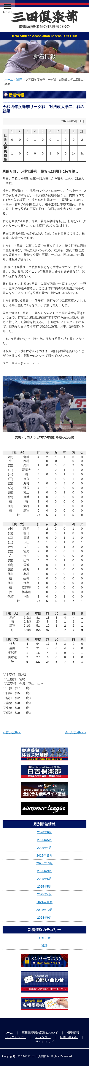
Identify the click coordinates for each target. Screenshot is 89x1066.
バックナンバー (15, 1037)
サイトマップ (44, 1041)
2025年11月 (44, 855)
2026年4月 (44, 847)
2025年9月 (44, 871)
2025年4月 (44, 894)
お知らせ (44, 938)
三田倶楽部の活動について (40, 1032)
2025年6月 (44, 878)
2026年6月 (44, 832)
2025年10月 (44, 863)
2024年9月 (44, 917)
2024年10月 (44, 909)
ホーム (9, 79)
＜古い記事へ (12, 732)
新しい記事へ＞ (75, 732)
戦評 (19, 79)
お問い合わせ (69, 1037)
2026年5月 (44, 840)
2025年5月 (44, 886)
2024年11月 (44, 902)
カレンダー (43, 1037)
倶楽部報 (73, 1032)
